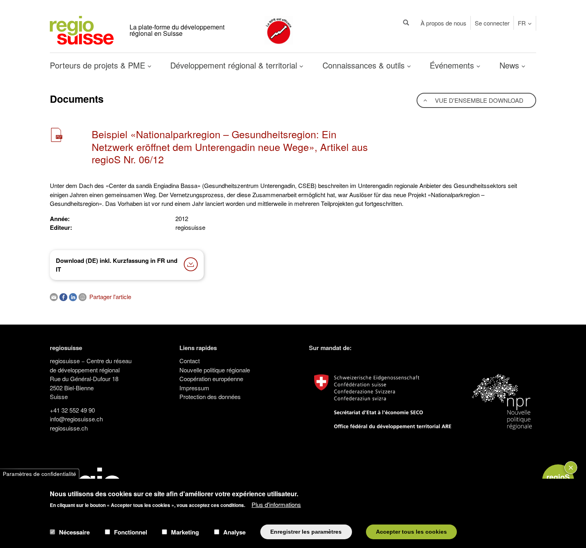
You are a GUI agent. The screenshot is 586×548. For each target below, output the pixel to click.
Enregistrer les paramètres (306, 531)
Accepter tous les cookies (411, 531)
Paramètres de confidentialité (39, 474)
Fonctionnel (130, 531)
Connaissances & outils (364, 65)
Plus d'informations (276, 504)
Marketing (185, 531)
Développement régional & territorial (234, 65)
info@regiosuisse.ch (76, 419)
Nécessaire (74, 531)
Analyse (234, 531)
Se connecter (492, 23)
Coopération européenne (211, 378)
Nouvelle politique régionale (214, 370)
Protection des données (210, 396)
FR (522, 23)
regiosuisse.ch (69, 428)
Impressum (194, 388)
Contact (189, 360)
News (510, 65)
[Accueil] (82, 29)
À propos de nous (443, 23)
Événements (453, 65)
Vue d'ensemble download (478, 100)
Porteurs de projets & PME (98, 65)
